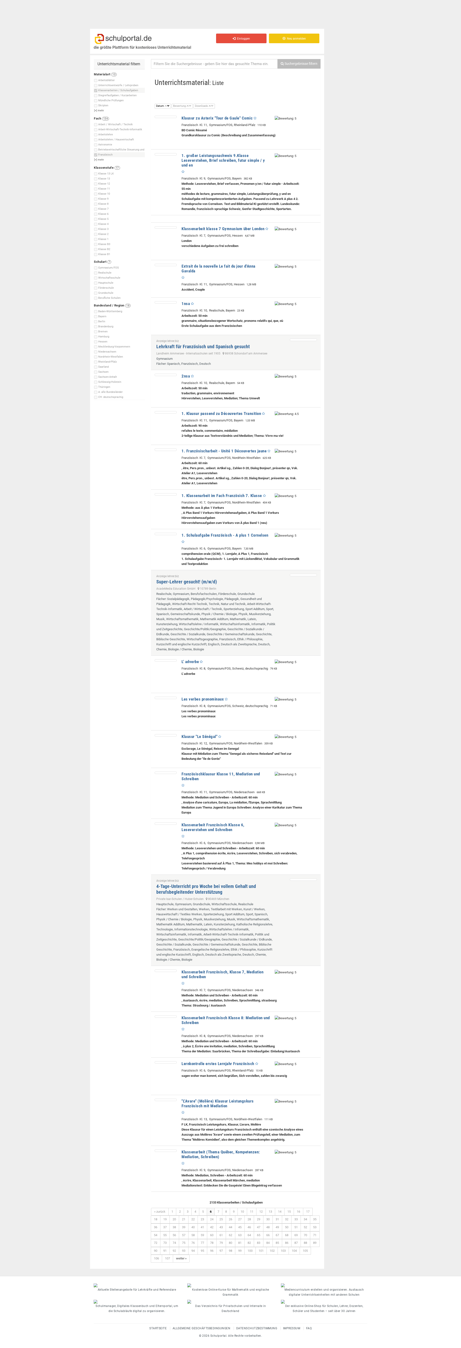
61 (221, 1235)
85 (277, 1243)
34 (305, 1219)
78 (211, 1243)
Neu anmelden (295, 38)
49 (277, 1227)
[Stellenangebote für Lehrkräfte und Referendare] (137, 1285)
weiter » (181, 1258)
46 (249, 1227)
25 (221, 1219)
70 (305, 1235)
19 (165, 1219)
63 (240, 1235)
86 (286, 1243)
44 (230, 1227)
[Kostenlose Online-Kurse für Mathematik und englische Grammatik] (230, 1285)
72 (155, 1243)
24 (211, 1219)
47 (258, 1227)
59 (202, 1235)
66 (268, 1235)
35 (314, 1219)
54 (155, 1235)
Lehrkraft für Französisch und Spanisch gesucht (203, 346)
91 (165, 1250)
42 (211, 1227)
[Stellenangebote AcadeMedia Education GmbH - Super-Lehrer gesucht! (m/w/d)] (303, 575)
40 (193, 1227)
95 (202, 1250)
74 (174, 1243)
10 (242, 1211)
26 (230, 1219)
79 (221, 1243)
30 (268, 1219)
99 (240, 1250)
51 (296, 1227)
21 (183, 1219)
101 (261, 1250)
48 (268, 1227)
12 (261, 1211)
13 (270, 1211)
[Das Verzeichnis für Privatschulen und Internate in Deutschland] (230, 1302)
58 (193, 1235)
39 (183, 1227)
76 (193, 1243)
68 (286, 1235)
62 (230, 1235)
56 (174, 1235)
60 (211, 1235)
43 (221, 1227)
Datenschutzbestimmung (256, 1328)
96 (211, 1250)
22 (193, 1219)
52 (305, 1227)
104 (294, 1250)
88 (305, 1243)
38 (174, 1227)
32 (286, 1219)
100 (250, 1250)
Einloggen (243, 38)
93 (183, 1250)
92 (174, 1250)
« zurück (159, 1211)
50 (286, 1227)
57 (183, 1235)
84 (268, 1243)
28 (249, 1219)
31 (277, 1219)
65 (258, 1235)
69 (296, 1235)
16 (298, 1211)
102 (272, 1250)
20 (174, 1219)
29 (258, 1219)
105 (305, 1250)
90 (155, 1250)
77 (202, 1243)
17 (307, 1211)
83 (258, 1243)
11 (251, 1211)
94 (193, 1250)
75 (183, 1243)
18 (155, 1219)
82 (249, 1243)
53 (314, 1227)
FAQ (309, 1328)
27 (240, 1219)
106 (156, 1258)
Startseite (158, 1328)
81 (240, 1243)
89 (314, 1243)
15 (289, 1211)
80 (230, 1243)
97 (221, 1250)
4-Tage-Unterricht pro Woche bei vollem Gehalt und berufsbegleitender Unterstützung (206, 889)
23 (202, 1219)
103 (283, 1250)
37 (165, 1227)
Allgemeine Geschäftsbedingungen (201, 1328)
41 (202, 1227)
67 (277, 1235)
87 (296, 1243)
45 (240, 1227)
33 (296, 1219)
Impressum (291, 1328)
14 (279, 1211)
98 (230, 1250)
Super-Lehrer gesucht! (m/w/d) (186, 582)
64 (249, 1235)
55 (165, 1235)
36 (155, 1227)
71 (314, 1235)
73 (165, 1243)
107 (167, 1258)
